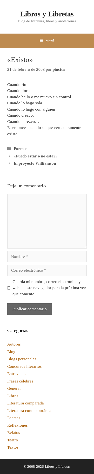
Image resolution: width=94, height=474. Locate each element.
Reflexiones (17, 425)
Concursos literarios (24, 366)
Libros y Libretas (47, 14)
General (14, 388)
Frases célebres (20, 381)
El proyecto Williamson (35, 163)
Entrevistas (16, 373)
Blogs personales (21, 359)
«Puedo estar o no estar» (36, 156)
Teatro (12, 440)
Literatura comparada (25, 403)
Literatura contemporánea (29, 410)
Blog (11, 351)
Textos (13, 447)
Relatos (13, 432)
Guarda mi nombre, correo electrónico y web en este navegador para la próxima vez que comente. (49, 287)
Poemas (20, 148)
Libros (12, 396)
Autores (14, 344)
